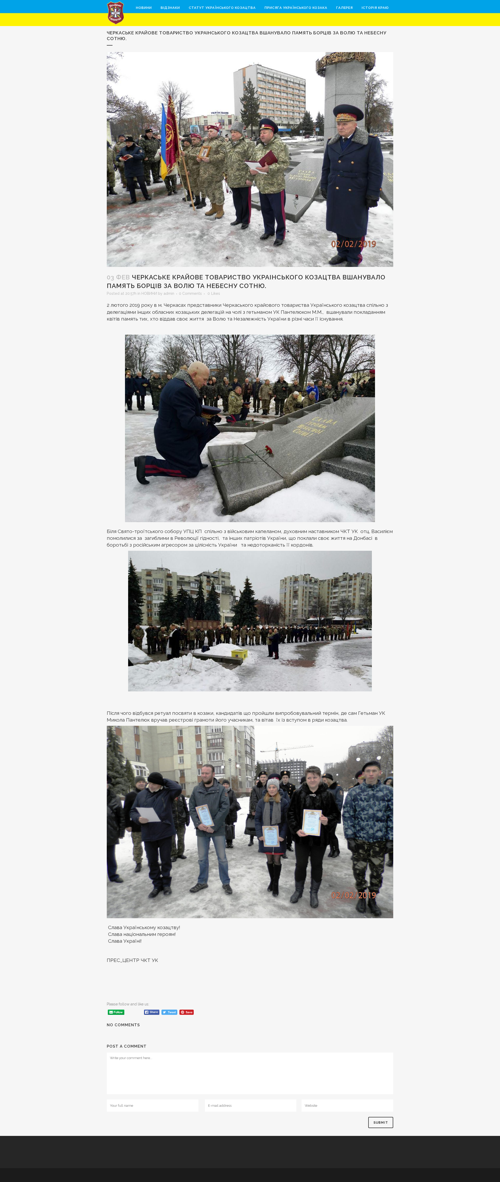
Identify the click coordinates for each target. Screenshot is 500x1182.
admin (169, 293)
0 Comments (190, 293)
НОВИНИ (149, 293)
